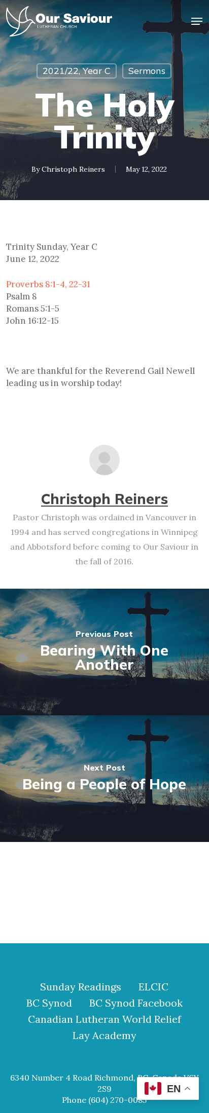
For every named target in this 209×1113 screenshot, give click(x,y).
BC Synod (49, 1003)
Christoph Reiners (73, 169)
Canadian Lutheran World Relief (104, 1019)
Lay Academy (104, 1035)
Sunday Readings (80, 987)
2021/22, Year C (77, 70)
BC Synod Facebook (136, 1003)
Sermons (146, 70)
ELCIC (153, 987)
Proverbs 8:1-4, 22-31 (48, 284)
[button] (196, 21)
